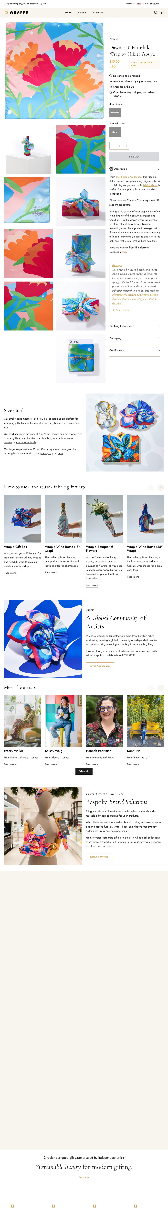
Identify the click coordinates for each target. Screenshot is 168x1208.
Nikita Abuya (150, 185)
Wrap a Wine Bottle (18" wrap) (62, 549)
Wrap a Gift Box (15, 547)
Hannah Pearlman (98, 751)
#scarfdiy (117, 303)
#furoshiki (117, 295)
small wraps (15, 419)
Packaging (115, 338)
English (129, 3)
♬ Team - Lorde (120, 310)
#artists (153, 299)
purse (60, 453)
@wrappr (117, 265)
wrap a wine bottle (26, 442)
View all (84, 771)
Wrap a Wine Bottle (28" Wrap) (145, 549)
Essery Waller (13, 751)
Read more (10, 573)
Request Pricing (99, 857)
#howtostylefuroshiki (147, 295)
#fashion (116, 299)
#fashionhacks (129, 299)
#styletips (143, 299)
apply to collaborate (107, 655)
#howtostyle (129, 295)
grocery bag (46, 453)
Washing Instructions (121, 326)
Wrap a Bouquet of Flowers (99, 549)
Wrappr (113, 39)
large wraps (15, 449)
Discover (84, 1177)
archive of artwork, (119, 651)
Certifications (117, 350)
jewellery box (51, 423)
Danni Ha (133, 751)
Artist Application (100, 666)
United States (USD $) (151, 3)
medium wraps (17, 434)
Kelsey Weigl (54, 751)
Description (120, 169)
